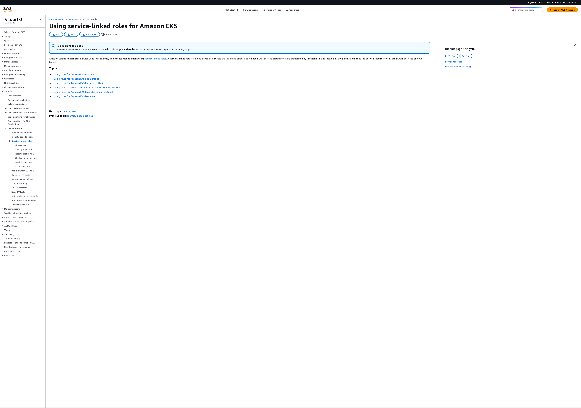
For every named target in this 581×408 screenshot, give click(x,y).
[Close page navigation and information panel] (575, 44)
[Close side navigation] (41, 19)
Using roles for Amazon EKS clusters (74, 74)
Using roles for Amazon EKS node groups (76, 78)
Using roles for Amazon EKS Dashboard (75, 96)
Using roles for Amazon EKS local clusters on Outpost (83, 91)
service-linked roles (155, 58)
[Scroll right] (301, 9)
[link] (91, 19)
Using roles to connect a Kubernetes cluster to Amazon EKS (87, 87)
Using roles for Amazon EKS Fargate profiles (78, 83)
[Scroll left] (223, 9)
